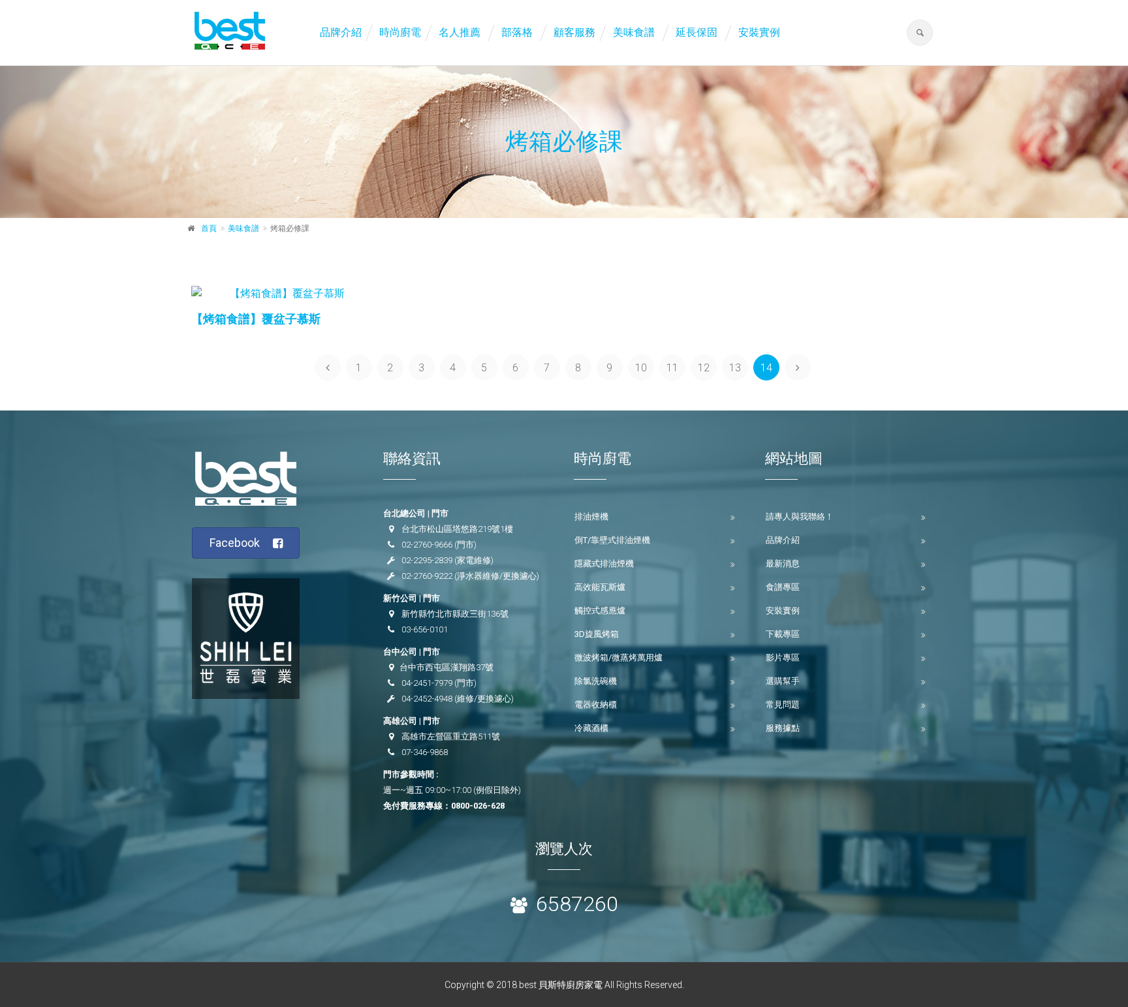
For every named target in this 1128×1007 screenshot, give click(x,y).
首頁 (209, 228)
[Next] (798, 367)
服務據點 (783, 728)
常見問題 (783, 704)
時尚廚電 (400, 32)
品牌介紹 (341, 32)
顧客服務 (574, 32)
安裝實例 (759, 32)
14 (766, 368)
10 (641, 368)
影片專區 (783, 657)
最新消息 (783, 563)
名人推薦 (459, 32)
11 (672, 368)
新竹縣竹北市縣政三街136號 (455, 614)
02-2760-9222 (426, 576)
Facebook (235, 543)
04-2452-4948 (426, 699)
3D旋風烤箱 (596, 634)
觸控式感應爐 (599, 610)
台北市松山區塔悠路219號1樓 (457, 529)
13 (735, 368)
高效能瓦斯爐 (599, 587)
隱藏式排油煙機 (604, 563)
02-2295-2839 (426, 560)
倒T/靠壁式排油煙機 (612, 540)
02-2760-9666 (426, 545)
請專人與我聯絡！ (800, 516)
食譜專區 (783, 587)
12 (704, 368)
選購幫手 (783, 681)
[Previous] (328, 367)
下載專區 (783, 634)
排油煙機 (591, 516)
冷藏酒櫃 (591, 728)
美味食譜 (634, 32)
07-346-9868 (424, 752)
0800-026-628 (478, 806)
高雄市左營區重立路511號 (450, 736)
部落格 (517, 32)
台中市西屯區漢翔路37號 (447, 667)
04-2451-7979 (426, 683)
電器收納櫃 (595, 704)
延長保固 (696, 32)
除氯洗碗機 (595, 681)
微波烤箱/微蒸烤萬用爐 (618, 657)
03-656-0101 (424, 629)
